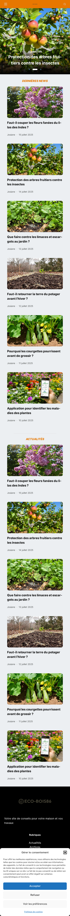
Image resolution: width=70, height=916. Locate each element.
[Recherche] (65, 4)
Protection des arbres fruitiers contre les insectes (35, 59)
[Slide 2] (35, 69)
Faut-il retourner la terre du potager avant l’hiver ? (33, 296)
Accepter (35, 885)
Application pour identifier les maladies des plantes (33, 411)
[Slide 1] (29, 69)
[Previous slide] (18, 42)
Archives (35, 847)
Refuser (35, 894)
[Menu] (5, 4)
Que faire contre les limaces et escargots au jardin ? (34, 239)
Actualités (35, 51)
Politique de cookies (33, 911)
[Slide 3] (41, 69)
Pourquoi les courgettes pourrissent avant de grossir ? (33, 353)
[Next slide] (52, 42)
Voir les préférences (35, 903)
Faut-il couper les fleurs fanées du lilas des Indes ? (34, 125)
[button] (65, 852)
